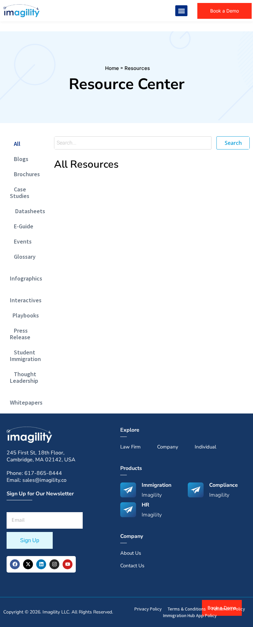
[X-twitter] (28, 564)
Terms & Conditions (187, 609)
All (15, 144)
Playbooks (24, 315)
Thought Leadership (24, 377)
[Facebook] (15, 564)
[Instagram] (54, 564)
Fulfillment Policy (228, 609)
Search (233, 143)
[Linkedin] (41, 564)
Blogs (19, 159)
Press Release (20, 334)
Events (21, 241)
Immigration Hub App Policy (190, 615)
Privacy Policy (148, 609)
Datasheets (27, 211)
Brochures (25, 174)
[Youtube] (67, 564)
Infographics (26, 275)
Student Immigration (25, 355)
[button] (181, 10)
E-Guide (21, 226)
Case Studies (19, 192)
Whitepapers (26, 399)
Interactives (26, 297)
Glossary (23, 256)
